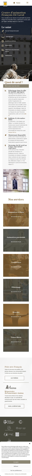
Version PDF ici (12, 132)
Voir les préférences (16, 470)
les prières (14, 378)
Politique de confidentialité (20, 474)
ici (21, 160)
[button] (29, 443)
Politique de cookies (9, 474)
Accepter (16, 462)
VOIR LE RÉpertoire (14, 406)
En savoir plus (16, 216)
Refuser (16, 466)
